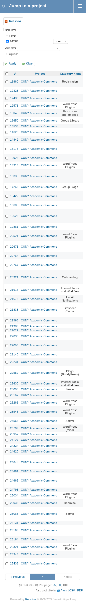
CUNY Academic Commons (39, 81)
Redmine (30, 599)
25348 (14, 554)
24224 (14, 445)
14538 (14, 126)
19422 (14, 196)
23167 (14, 395)
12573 (14, 105)
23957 (14, 434)
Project (40, 73)
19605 (14, 205)
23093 (14, 389)
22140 (14, 354)
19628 (14, 216)
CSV (72, 590)
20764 (14, 255)
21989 (14, 326)
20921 (14, 277)
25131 (14, 522)
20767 (14, 264)
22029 (14, 330)
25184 (14, 539)
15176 (14, 148)
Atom (64, 590)
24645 (14, 462)
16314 (14, 165)
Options (13, 54)
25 (54, 585)
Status (13, 41)
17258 (14, 187)
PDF (80, 590)
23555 (14, 420)
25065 (14, 513)
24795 (14, 489)
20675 (14, 246)
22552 (14, 372)
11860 (14, 81)
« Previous (18, 576)
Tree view (15, 21)
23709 (14, 428)
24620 (14, 451)
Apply (12, 63)
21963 (14, 320)
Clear (29, 63)
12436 (14, 98)
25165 (14, 530)
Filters (12, 36)
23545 (14, 411)
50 (59, 585)
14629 (14, 132)
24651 (14, 471)
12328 (14, 90)
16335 (14, 176)
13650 (14, 120)
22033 (14, 336)
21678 (14, 298)
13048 (14, 113)
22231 (14, 362)
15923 (14, 157)
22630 (14, 383)
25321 (14, 546)
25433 (14, 563)
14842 (14, 139)
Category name (70, 73)
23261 (14, 402)
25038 (14, 503)
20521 (14, 235)
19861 (14, 226)
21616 (14, 289)
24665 (14, 480)
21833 (14, 309)
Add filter (10, 48)
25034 (14, 495)
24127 (14, 439)
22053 (14, 345)
